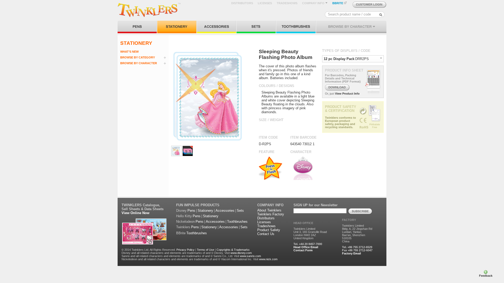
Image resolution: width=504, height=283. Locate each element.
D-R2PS (265, 144)
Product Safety (268, 230)
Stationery (205, 211)
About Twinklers (269, 210)
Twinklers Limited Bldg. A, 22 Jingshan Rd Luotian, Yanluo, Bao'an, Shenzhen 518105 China (357, 233)
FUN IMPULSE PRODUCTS (197, 205)
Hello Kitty (184, 216)
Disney (181, 211)
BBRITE (338, 3)
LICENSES (265, 3)
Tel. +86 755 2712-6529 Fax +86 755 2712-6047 (357, 249)
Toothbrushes (237, 222)
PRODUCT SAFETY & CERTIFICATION (340, 109)
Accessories (225, 211)
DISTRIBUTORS (242, 3)
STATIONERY (136, 43)
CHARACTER (300, 152)
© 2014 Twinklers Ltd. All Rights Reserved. (149, 249)
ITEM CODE (268, 137)
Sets (240, 211)
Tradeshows (266, 226)
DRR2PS (362, 59)
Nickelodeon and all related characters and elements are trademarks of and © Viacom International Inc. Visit (190, 259)
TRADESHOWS (287, 3)
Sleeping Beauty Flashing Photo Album (285, 54)
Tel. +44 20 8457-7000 (307, 244)
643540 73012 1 (302, 144)
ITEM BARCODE (303, 137)
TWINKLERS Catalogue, (141, 205)
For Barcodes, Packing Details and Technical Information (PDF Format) (343, 78)
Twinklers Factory (270, 214)
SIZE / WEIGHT (271, 120)
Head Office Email (305, 247)
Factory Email (351, 253)
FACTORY (349, 219)
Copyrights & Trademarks (233, 249)
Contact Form (303, 250)
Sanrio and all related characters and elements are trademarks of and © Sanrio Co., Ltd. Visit (180, 256)
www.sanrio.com (250, 256)
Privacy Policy (185, 249)
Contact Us (265, 234)
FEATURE (267, 152)
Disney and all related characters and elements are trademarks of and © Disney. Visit (176, 252)
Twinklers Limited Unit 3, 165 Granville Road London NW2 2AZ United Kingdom (310, 233)
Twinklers (183, 227)
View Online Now (135, 213)
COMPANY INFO (313, 3)
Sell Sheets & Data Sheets (143, 209)
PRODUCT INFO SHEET (344, 70)
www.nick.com (268, 259)
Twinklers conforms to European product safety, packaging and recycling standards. (340, 122)
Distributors (266, 218)
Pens (191, 211)
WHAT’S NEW (129, 51)
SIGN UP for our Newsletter (315, 205)
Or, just (329, 93)
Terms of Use (205, 249)
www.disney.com (241, 252)
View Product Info (347, 93)
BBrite (181, 233)
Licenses (264, 222)
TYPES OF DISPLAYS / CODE (346, 51)
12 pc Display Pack (339, 59)
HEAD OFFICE (303, 223)
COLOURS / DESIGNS (276, 86)
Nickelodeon (185, 222)
